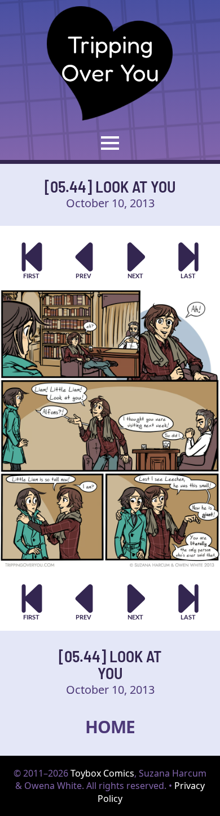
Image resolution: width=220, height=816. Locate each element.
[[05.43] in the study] (84, 260)
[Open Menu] (110, 143)
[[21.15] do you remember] (188, 260)
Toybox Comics (102, 773)
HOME (110, 726)
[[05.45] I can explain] (136, 260)
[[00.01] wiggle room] (31, 260)
